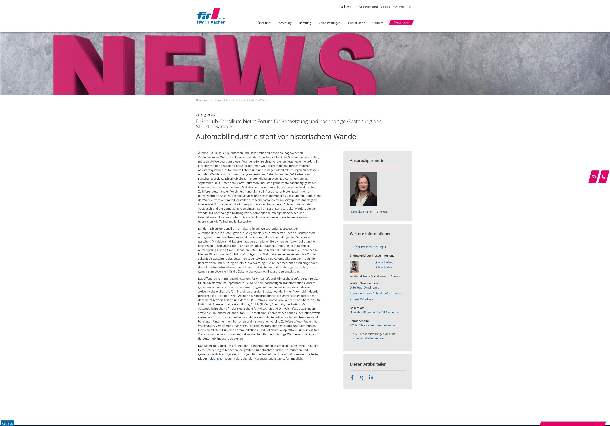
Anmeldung (211, 358)
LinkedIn (385, 6)
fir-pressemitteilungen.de (367, 338)
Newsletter (398, 6)
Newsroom (202, 100)
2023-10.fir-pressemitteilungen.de (373, 325)
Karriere (378, 23)
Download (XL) (385, 262)
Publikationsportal (368, 6)
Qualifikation (356, 23)
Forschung (284, 23)
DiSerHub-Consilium (363, 287)
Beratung (305, 23)
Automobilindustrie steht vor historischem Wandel (241, 100)
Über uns (264, 23)
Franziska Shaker (361, 211)
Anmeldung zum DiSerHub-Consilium (375, 293)
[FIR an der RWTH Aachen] (211, 16)
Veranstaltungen (330, 23)
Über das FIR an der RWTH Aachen (373, 312)
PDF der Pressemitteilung (367, 247)
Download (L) (384, 267)
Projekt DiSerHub (361, 299)
